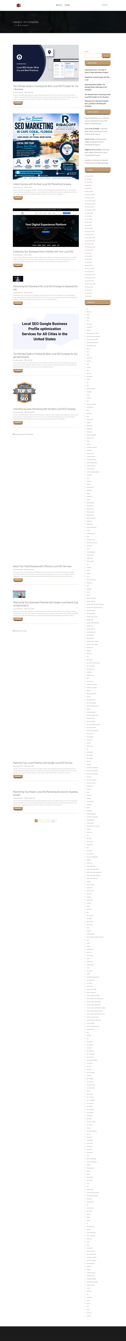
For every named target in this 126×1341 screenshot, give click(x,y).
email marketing (91, 552)
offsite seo (89, 863)
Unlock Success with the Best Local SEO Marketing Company (42, 183)
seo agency (90, 1041)
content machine (91, 456)
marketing (89, 810)
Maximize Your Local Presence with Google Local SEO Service (42, 762)
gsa (88, 656)
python (88, 943)
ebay (88, 536)
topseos (89, 1214)
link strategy (90, 758)
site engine (89, 1180)
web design (90, 1248)
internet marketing (91, 703)
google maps (90, 619)
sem (88, 1032)
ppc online (89, 918)
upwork (89, 1229)
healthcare (89, 672)
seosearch (89, 1146)
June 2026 (89, 182)
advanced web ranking (92, 333)
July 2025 (89, 216)
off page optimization (92, 857)
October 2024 (90, 244)
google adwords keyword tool (94, 607)
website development (92, 1282)
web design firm (91, 1251)
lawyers (89, 743)
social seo (89, 1198)
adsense (89, 330)
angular (89, 367)
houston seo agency (92, 684)
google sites (90, 647)
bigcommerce (90, 407)
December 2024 (91, 237)
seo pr (88, 1091)
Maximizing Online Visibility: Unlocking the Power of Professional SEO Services (96, 131)
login (88, 792)
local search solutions (92, 770)
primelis (89, 931)
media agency (90, 823)
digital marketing (91, 518)
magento (89, 795)
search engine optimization (94, 1004)
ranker (88, 958)
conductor (89, 450)
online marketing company (93, 875)
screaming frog (91, 980)
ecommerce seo (91, 539)
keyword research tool (92, 730)
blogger (89, 422)
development (90, 505)
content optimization (92, 462)
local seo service (91, 783)
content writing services (93, 472)
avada (88, 379)
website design (91, 1275)
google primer (90, 635)
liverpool (89, 764)
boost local (89, 425)
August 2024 (90, 250)
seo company (90, 1057)
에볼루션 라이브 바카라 (93, 150)
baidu (88, 395)
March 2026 (90, 191)
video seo (89, 1239)
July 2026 (89, 179)
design (88, 499)
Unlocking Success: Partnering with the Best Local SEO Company (44, 408)
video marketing (91, 1235)
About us (59, 5)
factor (88, 570)
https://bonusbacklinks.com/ (93, 118)
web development (91, 1254)
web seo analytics (91, 1260)
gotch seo (89, 653)
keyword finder (91, 718)
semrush (89, 1035)
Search (86, 51)
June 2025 (89, 219)
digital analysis (90, 512)
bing (88, 410)
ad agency (89, 324)
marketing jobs (90, 820)
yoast (88, 1309)
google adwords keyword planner (95, 604)
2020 (88, 318)
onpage (89, 881)
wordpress (89, 1297)
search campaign (91, 992)
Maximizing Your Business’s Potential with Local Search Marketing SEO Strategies (96, 103)
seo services (90, 1103)
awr (88, 382)
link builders (90, 752)
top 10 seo (89, 1211)
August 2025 (90, 213)
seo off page (90, 1078)
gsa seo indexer (91, 666)
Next (53, 821)
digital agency (90, 509)
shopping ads (90, 1168)
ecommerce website (92, 542)
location (89, 789)
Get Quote (104, 5)
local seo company (91, 780)
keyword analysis (91, 712)
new (88, 847)
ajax (88, 351)
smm (88, 1183)
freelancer (89, 582)
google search (90, 638)
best (88, 401)
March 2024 (90, 265)
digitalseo (89, 521)
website (89, 1269)
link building (90, 755)
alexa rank (89, 358)
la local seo (90, 740)
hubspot (89, 690)
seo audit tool (90, 1051)
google (88, 595)
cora (88, 478)
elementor (89, 546)
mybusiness (90, 844)
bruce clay (89, 432)
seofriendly (89, 1140)
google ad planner (91, 598)
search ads (89, 986)
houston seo (90, 681)
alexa (88, 355)
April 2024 (89, 262)
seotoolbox (89, 1152)
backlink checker (91, 388)
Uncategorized (90, 1226)
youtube (89, 1316)
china (88, 441)
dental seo (89, 490)
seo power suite (91, 1085)
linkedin (89, 761)
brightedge (89, 428)
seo (88, 1038)
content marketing (91, 459)
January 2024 (90, 271)
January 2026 (90, 197)
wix (87, 1294)
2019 (88, 315)
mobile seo (89, 832)
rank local (89, 952)
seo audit (89, 1048)
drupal (88, 530)
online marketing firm (92, 878)
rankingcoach (90, 964)
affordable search (91, 345)
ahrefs (88, 348)
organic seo (90, 887)
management (90, 801)
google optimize (91, 629)
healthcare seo (90, 675)
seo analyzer (90, 1044)
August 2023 (90, 287)
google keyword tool (92, 616)
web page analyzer (92, 1257)
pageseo (89, 897)
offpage (89, 860)
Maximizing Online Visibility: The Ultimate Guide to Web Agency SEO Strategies (96, 87)
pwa (88, 940)
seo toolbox (90, 1125)
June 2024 (89, 256)
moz (88, 835)
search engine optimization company (96, 1008)
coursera (89, 481)
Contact (67, 5)
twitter (88, 1217)
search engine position (92, 1017)
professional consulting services (95, 937)
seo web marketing (92, 1131)
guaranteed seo (91, 669)
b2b (88, 385)
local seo (89, 777)
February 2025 (90, 231)
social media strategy (92, 1195)
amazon (89, 361)
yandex (88, 1303)
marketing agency (91, 813)
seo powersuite (91, 1088)
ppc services (90, 921)
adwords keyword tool (92, 339)
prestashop (90, 924)
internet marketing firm (92, 706)
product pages (90, 934)
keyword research (91, 727)
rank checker (90, 949)
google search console (93, 641)
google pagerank (91, 632)
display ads (90, 524)
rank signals (90, 955)
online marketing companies (94, 872)
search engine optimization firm (95, 1011)
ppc (88, 912)
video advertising (91, 1232)
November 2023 (91, 277)
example (89, 567)
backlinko (89, 392)
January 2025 (90, 234)
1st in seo (89, 311)
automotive (89, 376)
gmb (88, 586)
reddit (88, 974)
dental (88, 484)
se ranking (89, 983)
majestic (89, 798)
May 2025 (89, 222)
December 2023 (91, 274)
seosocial (89, 1149)
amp (88, 364)
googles (89, 650)
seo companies (91, 1054)
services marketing (92, 1162)
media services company (93, 826)
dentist (88, 493)
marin (88, 807)
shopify (88, 1165)
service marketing (91, 1158)
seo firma (89, 1069)
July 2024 (89, 253)
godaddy (89, 589)
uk (87, 1223)
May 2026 (89, 185)
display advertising (91, 527)
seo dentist (89, 1063)
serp (88, 1155)
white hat (89, 1291)
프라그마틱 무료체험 (92, 129)
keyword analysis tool (92, 715)
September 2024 (91, 247)
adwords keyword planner (93, 336)
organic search (90, 884)
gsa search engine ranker (93, 663)
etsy (88, 564)
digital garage (90, 515)
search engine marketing (93, 995)
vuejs (88, 1245)
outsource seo (90, 890)
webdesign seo (91, 1263)
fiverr (88, 576)
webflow (89, 1266)
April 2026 (89, 188)
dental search (90, 487)
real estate (89, 971)
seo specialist (90, 1109)
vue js (88, 1242)
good (88, 592)
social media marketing (93, 1192)
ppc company (90, 915)
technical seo (90, 1208)
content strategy (91, 465)
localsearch (90, 786)
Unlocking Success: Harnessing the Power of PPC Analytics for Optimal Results (97, 120)
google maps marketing (93, 623)
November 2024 (91, 241)
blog (88, 416)
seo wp (88, 1134)
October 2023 (90, 281)
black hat (89, 413)
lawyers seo (90, 746)
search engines (91, 1023)
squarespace (90, 1202)
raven (88, 967)
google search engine (92, 644)
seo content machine (92, 1060)
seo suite (89, 1118)
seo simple (89, 1106)
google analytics (91, 610)
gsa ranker (89, 659)
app (88, 370)
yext (88, 1306)
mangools (89, 804)
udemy (88, 1220)
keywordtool (90, 736)
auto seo (89, 373)
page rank (89, 894)
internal (89, 696)
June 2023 (89, 293)
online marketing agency (93, 869)
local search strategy (92, 773)
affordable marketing (92, 342)
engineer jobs (90, 555)
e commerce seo (91, 533)
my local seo (90, 841)
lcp (87, 749)
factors (88, 573)
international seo (91, 700)
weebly (88, 1288)
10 (87, 308)
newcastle (89, 850)
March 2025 (90, 228)
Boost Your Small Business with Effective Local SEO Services (42, 566)
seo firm (89, 1066)
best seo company (91, 404)
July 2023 (89, 290)
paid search (90, 900)
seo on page (90, 1081)
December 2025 (91, 200)
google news (90, 626)
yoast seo (89, 1312)
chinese (89, 444)
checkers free (90, 438)
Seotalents (88, 160)
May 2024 (89, 259)
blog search (90, 419)
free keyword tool (91, 579)
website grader (91, 1285)
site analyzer (90, 1177)
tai (87, 1205)
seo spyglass (90, 1112)
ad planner (89, 327)
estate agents (90, 561)
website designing (91, 1279)
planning (89, 903)
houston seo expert (92, 687)
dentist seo (89, 496)
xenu (88, 1300)
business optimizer (91, 435)
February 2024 (90, 268)
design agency (90, 502)
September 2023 (91, 284)
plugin (88, 906)
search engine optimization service (96, 1014)
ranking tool (90, 961)
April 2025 (89, 225)
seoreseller (90, 1143)
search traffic (90, 1029)
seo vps (89, 1128)
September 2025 (91, 210)
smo (88, 1186)
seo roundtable (91, 1100)
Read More (18, 102)
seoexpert (89, 1137)
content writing (90, 469)
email (88, 549)
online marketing (91, 866)
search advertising (91, 989)
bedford (89, 398)
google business (91, 613)
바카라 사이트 (89, 139)
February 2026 (90, 194)
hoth (88, 678)
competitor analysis (92, 447)
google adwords (91, 601)
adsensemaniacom (19, 92)
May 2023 (89, 296)
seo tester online (91, 1121)
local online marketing (92, 767)
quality (88, 946)
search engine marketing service (95, 998)
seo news (89, 1075)
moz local (89, 838)
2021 (88, 321)
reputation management (93, 977)
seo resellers (90, 1097)
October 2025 (90, 207)
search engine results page (94, 1020)
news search (90, 854)
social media (90, 1189)
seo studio (89, 1115)
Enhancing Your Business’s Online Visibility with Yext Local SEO (43, 251)
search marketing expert (93, 1026)
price (88, 927)
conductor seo (90, 453)
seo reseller (90, 1094)
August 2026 (90, 176)
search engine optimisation (94, 1001)
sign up (88, 1171)
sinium (88, 1174)
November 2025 (91, 204)
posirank (89, 909)
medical (89, 829)
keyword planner (91, 721)
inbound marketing (91, 693)
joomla (88, 709)
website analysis (91, 1272)
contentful (89, 475)
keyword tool (90, 733)
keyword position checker (93, 724)
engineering (90, 558)
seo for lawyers (91, 1072)
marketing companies (92, 817)
